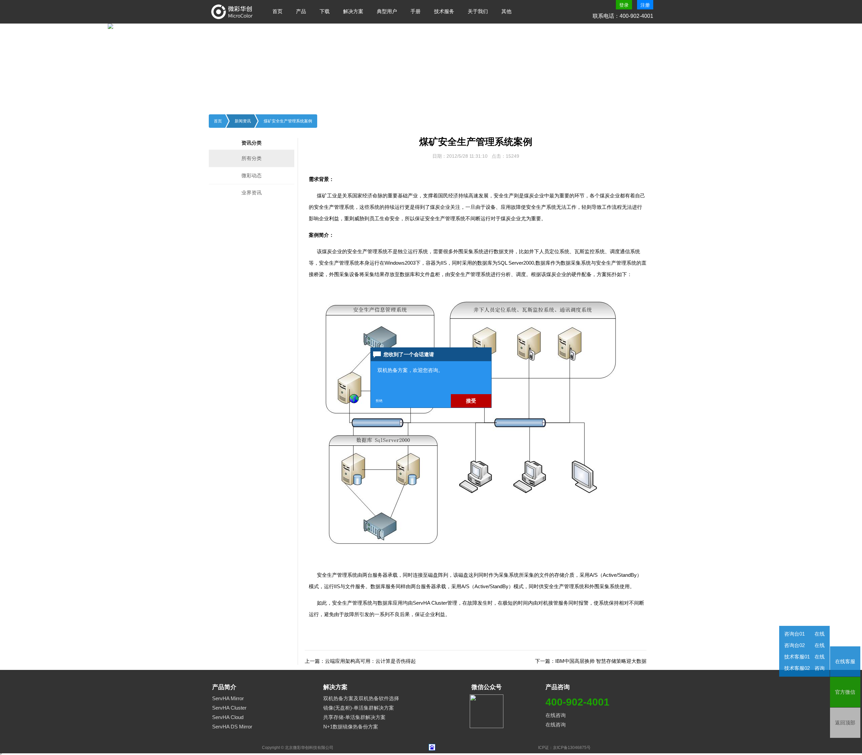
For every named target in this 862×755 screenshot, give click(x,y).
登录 (624, 5)
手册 (415, 11)
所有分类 (251, 158)
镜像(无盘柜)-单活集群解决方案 (358, 708)
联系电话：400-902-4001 (623, 16)
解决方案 (353, 11)
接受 (471, 401)
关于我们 (478, 11)
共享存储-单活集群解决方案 (354, 717)
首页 (277, 11)
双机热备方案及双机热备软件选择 (361, 698)
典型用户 (387, 11)
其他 (506, 11)
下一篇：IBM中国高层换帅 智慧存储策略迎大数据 (590, 661)
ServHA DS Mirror (232, 726)
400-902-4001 (577, 702)
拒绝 (379, 401)
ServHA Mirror (228, 698)
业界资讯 (251, 192)
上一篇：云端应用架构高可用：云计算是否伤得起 (360, 661)
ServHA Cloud (227, 717)
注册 (645, 5)
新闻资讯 (243, 121)
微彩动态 (251, 175)
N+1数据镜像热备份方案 (350, 726)
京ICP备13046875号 (572, 747)
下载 (325, 11)
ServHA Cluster (229, 708)
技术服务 (444, 11)
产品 (301, 11)
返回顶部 (845, 722)
